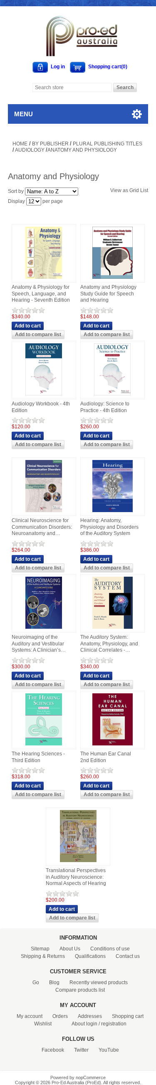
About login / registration (99, 1024)
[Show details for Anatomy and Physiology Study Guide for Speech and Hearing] (112, 279)
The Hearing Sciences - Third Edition (38, 757)
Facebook (53, 1050)
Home (19, 144)
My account (29, 1016)
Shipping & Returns (43, 956)
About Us (69, 949)
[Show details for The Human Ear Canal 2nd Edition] (112, 746)
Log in (58, 67)
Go (35, 982)
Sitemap (40, 949)
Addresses (90, 1016)
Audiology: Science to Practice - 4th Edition (104, 407)
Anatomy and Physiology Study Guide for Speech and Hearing (108, 293)
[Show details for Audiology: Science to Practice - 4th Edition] (112, 396)
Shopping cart (128, 1016)
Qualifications (90, 956)
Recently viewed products (98, 982)
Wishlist (43, 1024)
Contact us (128, 956)
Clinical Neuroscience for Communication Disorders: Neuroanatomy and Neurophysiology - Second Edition (42, 527)
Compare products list (80, 990)
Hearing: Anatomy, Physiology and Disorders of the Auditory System (109, 527)
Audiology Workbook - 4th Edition (41, 407)
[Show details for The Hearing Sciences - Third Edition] (43, 746)
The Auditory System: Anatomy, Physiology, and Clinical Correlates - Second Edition (109, 644)
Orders (60, 1016)
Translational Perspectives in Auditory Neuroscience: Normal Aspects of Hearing (76, 877)
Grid (134, 190)
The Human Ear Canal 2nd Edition (105, 757)
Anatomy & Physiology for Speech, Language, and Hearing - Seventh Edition (41, 293)
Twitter (81, 1050)
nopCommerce (91, 1077)
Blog (54, 982)
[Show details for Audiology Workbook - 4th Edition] (43, 396)
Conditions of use (110, 949)
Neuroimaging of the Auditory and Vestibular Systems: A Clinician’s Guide (38, 644)
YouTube (109, 1050)
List (144, 190)
